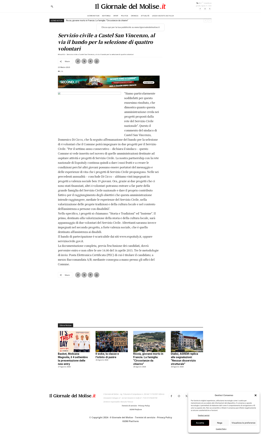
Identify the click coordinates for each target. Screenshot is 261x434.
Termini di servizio (129, 405)
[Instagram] (205, 8)
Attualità (61, 54)
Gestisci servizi (203, 415)
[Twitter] (210, 8)
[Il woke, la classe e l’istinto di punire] (112, 341)
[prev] (205, 20)
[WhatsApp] (96, 61)
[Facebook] (200, 8)
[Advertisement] (130, 299)
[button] (255, 395)
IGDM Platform (136, 409)
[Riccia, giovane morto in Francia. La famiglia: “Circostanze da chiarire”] (149, 341)
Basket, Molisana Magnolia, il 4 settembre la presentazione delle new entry (73, 359)
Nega (219, 423)
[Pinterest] (90, 61)
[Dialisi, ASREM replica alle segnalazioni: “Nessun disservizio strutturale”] (187, 341)
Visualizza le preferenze (243, 423)
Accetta (200, 423)
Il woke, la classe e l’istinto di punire (107, 355)
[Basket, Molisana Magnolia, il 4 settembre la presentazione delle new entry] (74, 341)
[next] (210, 20)
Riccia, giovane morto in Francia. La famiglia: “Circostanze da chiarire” (97, 20)
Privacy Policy (144, 405)
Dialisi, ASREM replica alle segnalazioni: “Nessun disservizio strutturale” (184, 359)
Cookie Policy (221, 429)
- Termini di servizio (144, 417)
